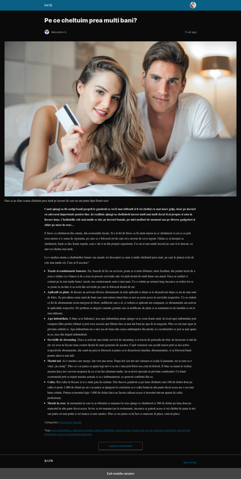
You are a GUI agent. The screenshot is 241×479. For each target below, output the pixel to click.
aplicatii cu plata (82, 430)
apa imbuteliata (61, 430)
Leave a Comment (120, 445)
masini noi (138, 430)
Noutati (77, 422)
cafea (97, 430)
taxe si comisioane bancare (75, 434)
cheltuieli (108, 430)
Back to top (190, 462)
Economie (65, 422)
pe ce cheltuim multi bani (160, 430)
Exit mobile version (120, 473)
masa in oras (122, 430)
